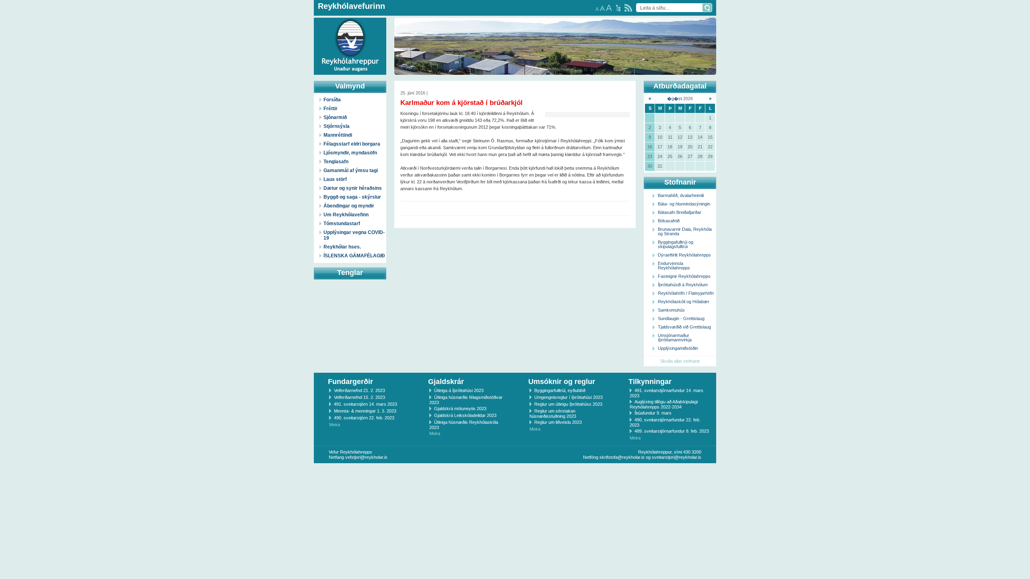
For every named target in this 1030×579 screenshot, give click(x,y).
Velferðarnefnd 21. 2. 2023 (359, 390)
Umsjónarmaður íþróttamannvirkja (675, 337)
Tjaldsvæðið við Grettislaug (684, 326)
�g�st (674, 98)
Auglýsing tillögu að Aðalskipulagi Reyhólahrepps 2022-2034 (664, 404)
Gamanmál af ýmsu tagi (350, 170)
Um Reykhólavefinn (346, 215)
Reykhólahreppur (36, 39)
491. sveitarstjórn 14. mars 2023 (365, 404)
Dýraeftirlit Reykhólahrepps (684, 255)
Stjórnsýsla (336, 126)
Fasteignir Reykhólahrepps (684, 276)
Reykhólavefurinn (351, 6)
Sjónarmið (335, 117)
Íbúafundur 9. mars (653, 413)
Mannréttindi (337, 135)
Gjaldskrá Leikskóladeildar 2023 (465, 415)
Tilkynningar (650, 382)
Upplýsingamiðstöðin (678, 348)
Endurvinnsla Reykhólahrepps (674, 265)
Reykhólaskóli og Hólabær (683, 301)
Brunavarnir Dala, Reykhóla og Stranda (685, 231)
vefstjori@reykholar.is (366, 457)
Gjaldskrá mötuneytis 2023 (460, 408)
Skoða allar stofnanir (680, 361)
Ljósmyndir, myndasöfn (350, 153)
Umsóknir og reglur (561, 382)
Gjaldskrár (446, 382)
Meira (334, 424)
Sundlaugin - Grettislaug (681, 318)
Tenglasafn (335, 161)
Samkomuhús (671, 310)
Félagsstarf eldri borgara (351, 144)
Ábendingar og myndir (348, 206)
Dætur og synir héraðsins (352, 188)
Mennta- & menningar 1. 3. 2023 (365, 411)
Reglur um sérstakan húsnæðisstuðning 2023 (552, 414)
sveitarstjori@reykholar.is (676, 457)
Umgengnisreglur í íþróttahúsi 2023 (568, 397)
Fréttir (330, 108)
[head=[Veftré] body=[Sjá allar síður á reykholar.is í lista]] (618, 8)
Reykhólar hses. (342, 247)
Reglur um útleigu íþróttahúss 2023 (568, 404)
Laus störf (335, 179)
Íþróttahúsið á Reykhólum (683, 284)
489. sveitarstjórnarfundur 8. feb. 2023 (671, 431)
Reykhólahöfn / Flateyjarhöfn (686, 293)
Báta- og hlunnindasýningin (684, 203)
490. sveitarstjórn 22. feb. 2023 (364, 417)
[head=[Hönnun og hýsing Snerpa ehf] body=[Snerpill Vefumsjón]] (515, 471)
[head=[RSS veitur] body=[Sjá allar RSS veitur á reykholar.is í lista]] (628, 8)
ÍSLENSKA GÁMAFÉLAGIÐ (354, 256)
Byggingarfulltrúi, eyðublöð (559, 390)
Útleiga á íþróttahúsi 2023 (459, 390)
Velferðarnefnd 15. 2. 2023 (359, 397)
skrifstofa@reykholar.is (622, 457)
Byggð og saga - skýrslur (352, 197)
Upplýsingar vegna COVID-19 (354, 235)
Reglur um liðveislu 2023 (558, 422)
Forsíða (332, 100)
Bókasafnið (669, 220)
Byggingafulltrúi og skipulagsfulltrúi (675, 244)
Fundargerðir (350, 382)
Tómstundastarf (341, 223)
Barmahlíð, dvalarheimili (681, 195)
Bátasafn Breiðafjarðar (679, 212)
